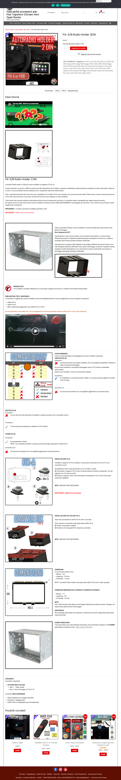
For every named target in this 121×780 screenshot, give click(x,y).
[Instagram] (60, 769)
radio (83, 73)
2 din (87, 71)
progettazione (31, 774)
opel (72, 73)
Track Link (56, 774)
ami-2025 (27, 29)
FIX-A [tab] (57, 91)
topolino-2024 (68, 71)
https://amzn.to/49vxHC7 (84, 627)
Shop (12, 29)
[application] (35, 331)
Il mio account (41, 774)
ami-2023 (100, 61)
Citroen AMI (42, 23)
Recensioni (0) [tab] (73, 91)
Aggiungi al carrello (79, 48)
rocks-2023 (89, 68)
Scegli (17, 750)
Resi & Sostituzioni (80, 774)
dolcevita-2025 (79, 66)
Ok (53, 5)
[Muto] (60, 346)
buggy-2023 (71, 64)
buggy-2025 (89, 64)
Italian (100, 1)
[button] (55, 36)
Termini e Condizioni (67, 774)
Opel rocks (77, 73)
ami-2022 (93, 61)
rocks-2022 (81, 68)
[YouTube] (65, 769)
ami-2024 (107, 61)
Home (7, 29)
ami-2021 (86, 61)
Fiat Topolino (15, 23)
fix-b (68, 73)
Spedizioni (103, 23)
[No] (119, 4)
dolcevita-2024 (68, 66)
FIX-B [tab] (64, 91)
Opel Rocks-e (68, 23)
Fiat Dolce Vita (28, 23)
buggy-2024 (80, 64)
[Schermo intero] (63, 346)
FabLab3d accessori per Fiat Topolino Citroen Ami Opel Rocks (23, 14)
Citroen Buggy (54, 23)
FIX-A (106, 66)
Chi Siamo (22, 774)
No (58, 5)
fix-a (64, 73)
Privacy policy (65, 5)
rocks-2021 (73, 68)
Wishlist (94, 23)
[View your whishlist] (97, 12)
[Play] (8, 346)
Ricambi (79, 23)
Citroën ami (100, 71)
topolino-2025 (78, 71)
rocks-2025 (106, 68)
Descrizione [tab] (49, 91)
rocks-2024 (98, 68)
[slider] (34, 346)
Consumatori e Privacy (95, 774)
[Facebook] (55, 769)
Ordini (87, 23)
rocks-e (88, 73)
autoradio (93, 71)
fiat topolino (109, 71)
